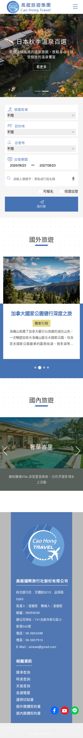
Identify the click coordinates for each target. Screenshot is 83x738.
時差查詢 (23, 679)
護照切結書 (25, 699)
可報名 (48, 191)
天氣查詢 (23, 685)
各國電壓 (23, 692)
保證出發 (71, 191)
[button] (35, 367)
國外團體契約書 (28, 706)
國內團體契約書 (28, 713)
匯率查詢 (23, 672)
